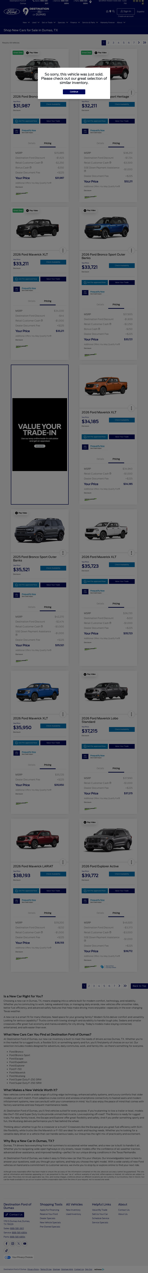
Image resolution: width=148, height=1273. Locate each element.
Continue (74, 92)
